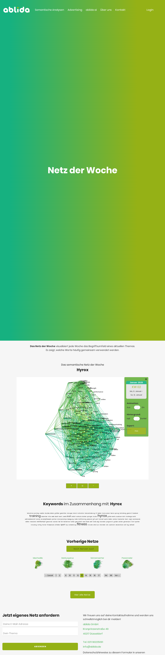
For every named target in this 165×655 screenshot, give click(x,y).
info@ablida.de (92, 646)
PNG (136, 431)
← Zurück (49, 575)
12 (78, 575)
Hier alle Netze (82, 594)
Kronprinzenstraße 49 (95, 629)
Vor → (117, 575)
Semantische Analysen (49, 10)
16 (94, 575)
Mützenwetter (97, 558)
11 (73, 575)
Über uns (106, 10)
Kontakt (120, 10)
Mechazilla (38, 558)
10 (70, 575)
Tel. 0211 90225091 (93, 642)
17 (99, 575)
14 (86, 575)
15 (90, 575)
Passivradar (127, 558)
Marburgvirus (67, 558)
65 (111, 575)
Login (150, 10)
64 (106, 575)
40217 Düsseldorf (93, 633)
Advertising (75, 10)
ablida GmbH (90, 624)
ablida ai (91, 10)
